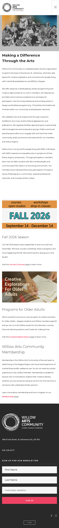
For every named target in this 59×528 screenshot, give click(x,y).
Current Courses (17, 264)
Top (29, 523)
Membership (8, 397)
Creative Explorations (19, 337)
